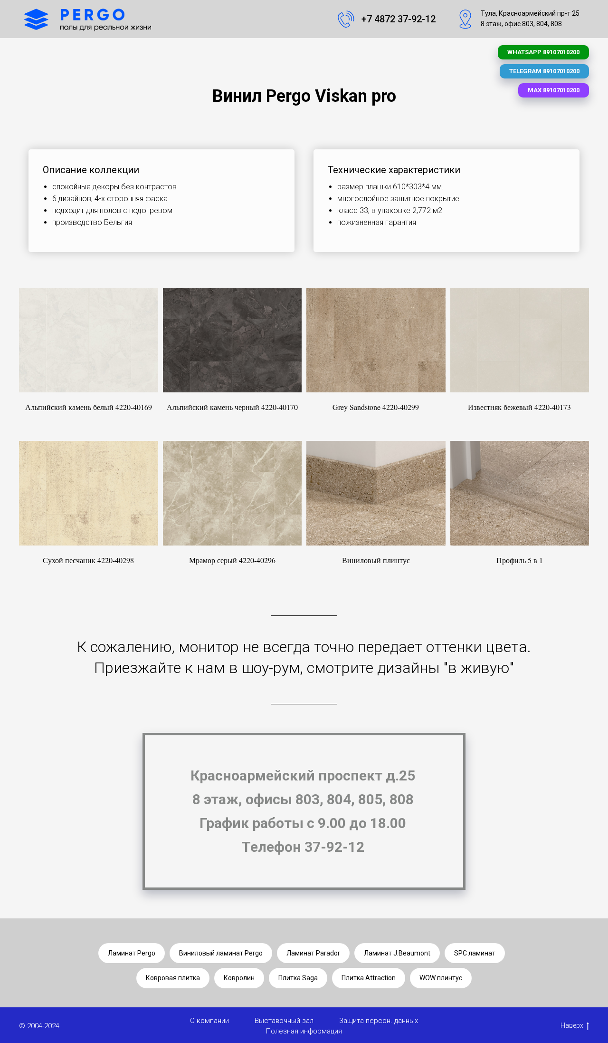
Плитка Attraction (369, 978)
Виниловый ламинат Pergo (221, 953)
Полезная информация (304, 1031)
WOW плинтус (440, 978)
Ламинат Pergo (131, 953)
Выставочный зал (284, 1020)
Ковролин (239, 978)
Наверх (571, 1025)
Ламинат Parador (313, 953)
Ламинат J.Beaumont (397, 953)
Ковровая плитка (173, 978)
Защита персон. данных (378, 1020)
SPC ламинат (474, 953)
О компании (209, 1020)
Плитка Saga (298, 978)
